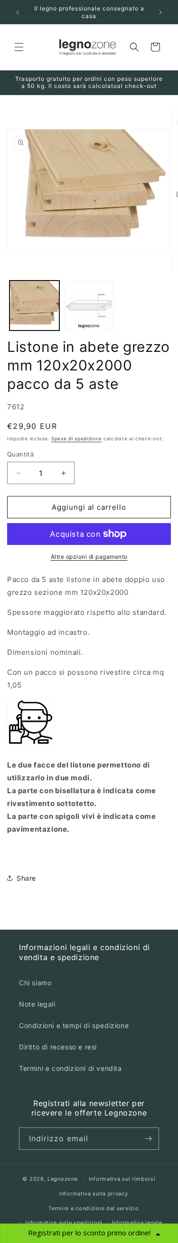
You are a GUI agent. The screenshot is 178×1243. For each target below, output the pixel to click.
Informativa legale (137, 1222)
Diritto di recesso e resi (58, 1047)
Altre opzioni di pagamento (89, 556)
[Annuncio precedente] (17, 12)
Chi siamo (35, 983)
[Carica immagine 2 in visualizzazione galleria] (89, 305)
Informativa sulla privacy (93, 1193)
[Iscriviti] (148, 1138)
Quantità (20, 454)
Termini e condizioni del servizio (93, 1208)
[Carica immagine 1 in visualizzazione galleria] (34, 305)
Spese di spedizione (76, 438)
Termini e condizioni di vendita (70, 1068)
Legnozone (62, 1178)
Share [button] (26, 878)
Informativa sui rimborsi (122, 1178)
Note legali (37, 1004)
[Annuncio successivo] (160, 12)
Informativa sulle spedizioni (64, 1222)
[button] (19, 47)
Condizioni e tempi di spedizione (74, 1025)
